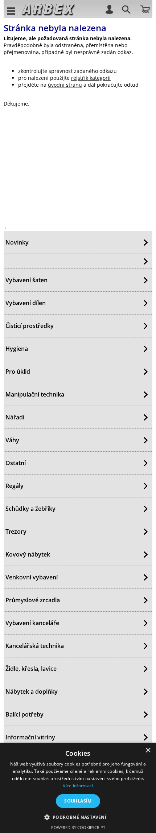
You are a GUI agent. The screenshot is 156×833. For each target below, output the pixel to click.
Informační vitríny (30, 737)
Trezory (15, 532)
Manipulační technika (34, 394)
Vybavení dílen (25, 303)
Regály (14, 486)
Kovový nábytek (27, 554)
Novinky (17, 242)
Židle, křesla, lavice (31, 669)
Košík (145, 9)
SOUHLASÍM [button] (78, 801)
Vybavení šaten (26, 280)
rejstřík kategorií (91, 77)
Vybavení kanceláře (32, 623)
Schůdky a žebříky (30, 509)
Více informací (78, 786)
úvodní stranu (65, 84)
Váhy (12, 440)
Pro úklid (17, 372)
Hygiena (16, 349)
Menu (11, 10)
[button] (78, 816)
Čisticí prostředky (29, 326)
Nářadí (14, 417)
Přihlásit (108, 9)
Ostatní (15, 463)
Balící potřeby (24, 714)
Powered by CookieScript (78, 827)
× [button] (148, 750)
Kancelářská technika (34, 646)
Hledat (125, 10)
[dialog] (78, 788)
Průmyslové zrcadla (32, 600)
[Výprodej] (78, 261)
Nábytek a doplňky (31, 691)
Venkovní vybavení (31, 577)
